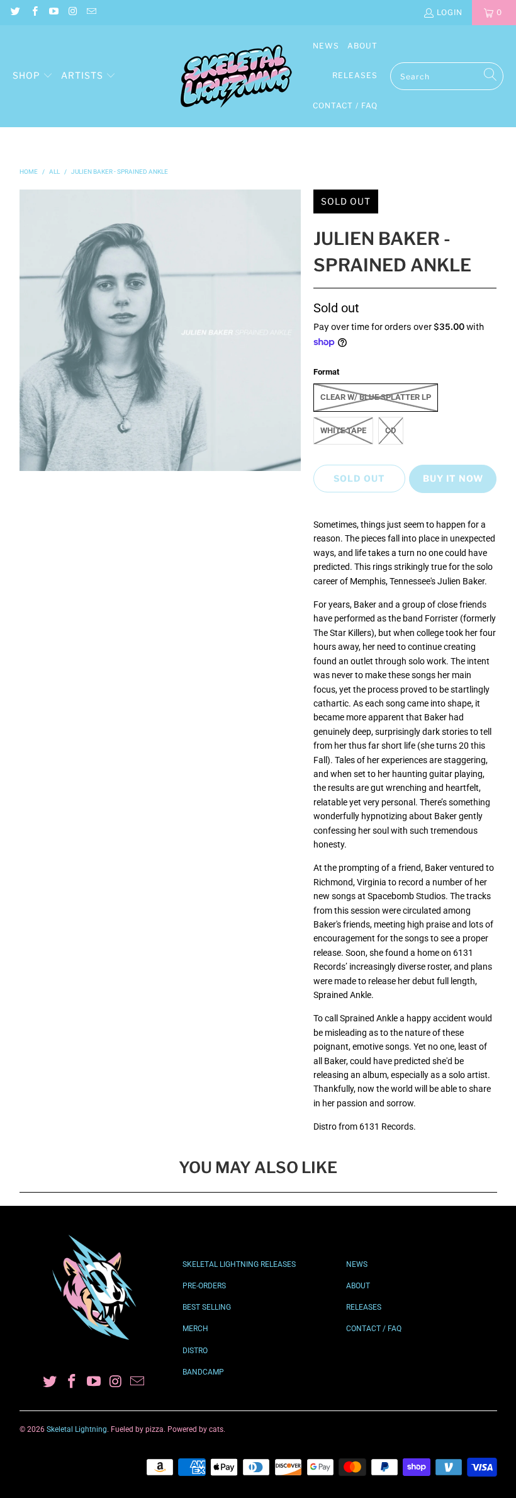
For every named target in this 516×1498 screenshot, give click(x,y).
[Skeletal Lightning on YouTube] (53, 12)
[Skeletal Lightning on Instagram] (72, 12)
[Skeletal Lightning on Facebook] (33, 12)
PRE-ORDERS (204, 1285)
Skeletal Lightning (77, 1429)
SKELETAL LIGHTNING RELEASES (239, 1264)
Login (450, 12)
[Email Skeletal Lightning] (91, 12)
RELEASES (363, 1307)
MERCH (195, 1328)
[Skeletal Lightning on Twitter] (14, 12)
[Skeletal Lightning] (236, 76)
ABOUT (358, 1285)
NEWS (356, 1264)
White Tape (343, 430)
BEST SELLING (206, 1307)
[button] (33, 76)
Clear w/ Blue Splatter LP (375, 397)
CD (390, 430)
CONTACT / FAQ (373, 1328)
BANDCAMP (203, 1372)
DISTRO (195, 1350)
